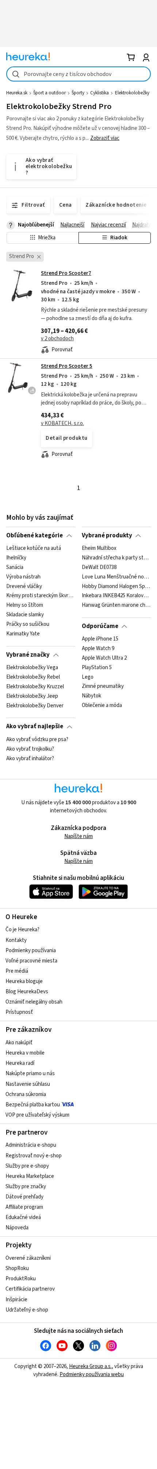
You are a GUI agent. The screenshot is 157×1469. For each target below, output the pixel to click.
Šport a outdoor (49, 93)
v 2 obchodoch (57, 338)
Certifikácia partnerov (30, 1289)
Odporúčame (100, 626)
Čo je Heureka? (22, 929)
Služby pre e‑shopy (27, 1166)
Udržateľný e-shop (26, 1310)
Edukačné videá (23, 1217)
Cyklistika (99, 93)
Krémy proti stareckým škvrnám (40, 596)
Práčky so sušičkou (27, 624)
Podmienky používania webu (92, 1374)
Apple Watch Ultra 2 (104, 658)
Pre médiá (16, 971)
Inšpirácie (16, 1299)
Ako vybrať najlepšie (34, 726)
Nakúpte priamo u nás (30, 1073)
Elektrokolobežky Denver (35, 706)
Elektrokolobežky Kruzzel (35, 686)
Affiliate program (24, 1207)
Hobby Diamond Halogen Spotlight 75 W (116, 586)
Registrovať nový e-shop (33, 1156)
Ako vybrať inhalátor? (30, 758)
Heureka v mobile (25, 1053)
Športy (78, 93)
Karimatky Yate (23, 634)
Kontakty (16, 940)
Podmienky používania (30, 950)
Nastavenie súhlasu (27, 1084)
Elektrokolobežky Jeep (32, 696)
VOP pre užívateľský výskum (37, 1115)
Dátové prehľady (24, 1197)
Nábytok (91, 696)
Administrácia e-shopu (30, 1145)
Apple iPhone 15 (100, 639)
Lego (87, 677)
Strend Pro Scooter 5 (66, 366)
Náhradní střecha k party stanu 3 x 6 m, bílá (116, 558)
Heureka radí (19, 1063)
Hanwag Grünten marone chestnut (116, 605)
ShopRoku (17, 1268)
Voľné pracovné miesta (31, 961)
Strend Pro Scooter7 (66, 273)
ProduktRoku (20, 1279)
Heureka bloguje (24, 981)
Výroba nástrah (23, 577)
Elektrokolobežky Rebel (33, 677)
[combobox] (78, 73)
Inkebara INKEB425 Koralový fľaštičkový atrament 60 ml (116, 596)
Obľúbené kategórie (34, 535)
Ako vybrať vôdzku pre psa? (37, 739)
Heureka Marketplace (29, 1176)
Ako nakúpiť (18, 1043)
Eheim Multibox (99, 548)
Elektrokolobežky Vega (32, 667)
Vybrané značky (28, 654)
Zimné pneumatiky (103, 686)
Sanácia (14, 567)
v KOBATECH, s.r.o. (62, 423)
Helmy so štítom (24, 605)
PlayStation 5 (97, 667)
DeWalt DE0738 (99, 567)
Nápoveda (16, 1228)
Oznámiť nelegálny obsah (33, 1002)
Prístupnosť (19, 1012)
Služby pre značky (25, 1186)
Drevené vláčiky (24, 586)
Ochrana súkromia (25, 1094)
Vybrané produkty (107, 535)
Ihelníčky (16, 558)
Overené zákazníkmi (28, 1258)
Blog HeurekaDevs (26, 991)
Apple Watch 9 (98, 648)
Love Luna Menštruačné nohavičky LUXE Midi (116, 577)
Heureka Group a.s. (90, 1366)
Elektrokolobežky (132, 93)
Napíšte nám (78, 836)
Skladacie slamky (25, 615)
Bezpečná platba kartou (32, 1105)
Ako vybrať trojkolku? (30, 749)
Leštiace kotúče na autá (33, 548)
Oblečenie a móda (102, 706)
